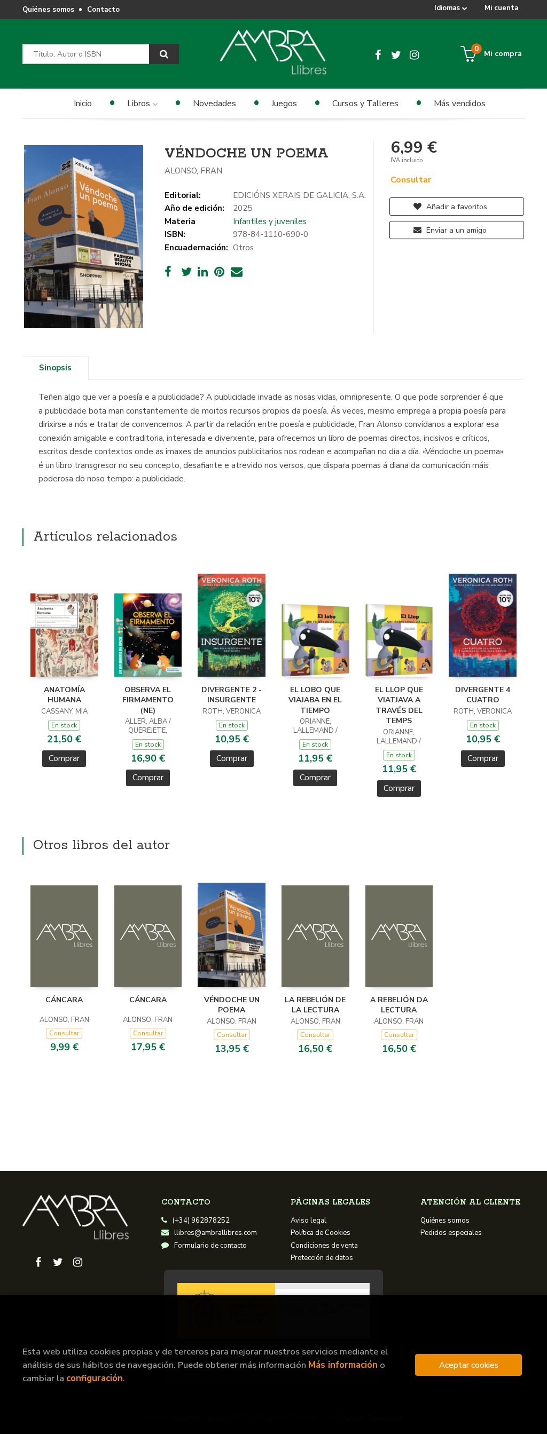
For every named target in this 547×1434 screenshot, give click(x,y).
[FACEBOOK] (378, 54)
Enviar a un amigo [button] (455, 230)
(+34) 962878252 (201, 1220)
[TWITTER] (396, 54)
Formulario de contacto (210, 1245)
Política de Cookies (320, 1233)
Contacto (103, 9)
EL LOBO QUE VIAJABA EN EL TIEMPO (315, 700)
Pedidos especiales (451, 1233)
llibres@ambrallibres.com (215, 1233)
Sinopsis (55, 367)
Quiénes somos (48, 9)
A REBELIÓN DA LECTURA (399, 1005)
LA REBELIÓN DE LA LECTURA (315, 1005)
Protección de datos (322, 1258)
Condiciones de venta (324, 1245)
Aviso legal (308, 1220)
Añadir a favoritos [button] (455, 207)
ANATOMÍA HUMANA (64, 695)
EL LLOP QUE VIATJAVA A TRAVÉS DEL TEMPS (399, 705)
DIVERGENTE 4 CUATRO (482, 695)
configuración (94, 1378)
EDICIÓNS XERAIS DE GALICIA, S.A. (299, 195)
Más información (343, 1365)
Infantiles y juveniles (270, 221)
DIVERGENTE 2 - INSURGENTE (231, 695)
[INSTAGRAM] (415, 54)
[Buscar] (164, 54)
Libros (139, 103)
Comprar (64, 758)
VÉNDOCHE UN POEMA (232, 1005)
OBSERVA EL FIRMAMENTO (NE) (148, 700)
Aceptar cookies (468, 1364)
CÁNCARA (64, 1000)
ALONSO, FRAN (193, 170)
